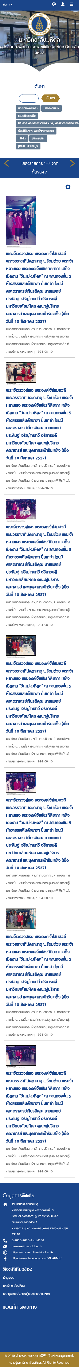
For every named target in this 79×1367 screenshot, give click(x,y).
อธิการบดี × (38, 138)
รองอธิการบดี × (27, 115)
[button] (54, 4)
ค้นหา (50, 98)
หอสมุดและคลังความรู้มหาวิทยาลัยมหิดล (26, 1294)
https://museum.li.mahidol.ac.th (32, 1252)
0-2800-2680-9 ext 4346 (28, 1240)
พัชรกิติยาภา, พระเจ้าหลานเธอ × (36, 130)
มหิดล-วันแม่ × (51, 108)
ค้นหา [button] (6, 4)
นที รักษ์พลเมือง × (28, 108)
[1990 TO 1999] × (28, 145)
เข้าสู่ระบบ (8, 1277)
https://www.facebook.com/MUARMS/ (37, 1258)
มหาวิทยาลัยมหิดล (14, 1285)
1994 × (22, 138)
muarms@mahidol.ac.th (27, 1246)
